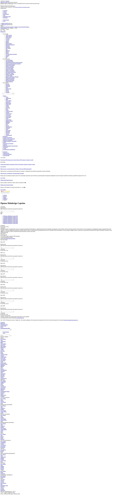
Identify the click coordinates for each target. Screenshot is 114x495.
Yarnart (7, 134)
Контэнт (2, 439)
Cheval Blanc (8, 100)
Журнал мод (3, 395)
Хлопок (7, 55)
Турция (7, 92)
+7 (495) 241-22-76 (5, 24)
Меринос (8, 50)
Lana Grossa (8, 116)
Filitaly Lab (8, 104)
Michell (7, 123)
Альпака (8, 38)
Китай (7, 89)
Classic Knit (3, 457)
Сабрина (2, 396)
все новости (3, 166)
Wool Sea (8, 132)
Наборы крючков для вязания (9, 141)
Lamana (7, 112)
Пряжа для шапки (10, 69)
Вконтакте (3, 323)
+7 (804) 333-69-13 (5, 23)
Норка (7, 53)
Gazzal (7, 105)
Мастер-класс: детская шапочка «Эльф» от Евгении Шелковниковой (16, 168)
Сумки (4, 148)
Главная (5, 195)
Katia (7, 109)
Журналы (5, 136)
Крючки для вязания (7, 140)
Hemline (2, 458)
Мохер (7, 51)
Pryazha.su (3, 447)
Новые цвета (6, 153)
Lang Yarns (8, 117)
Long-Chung (8, 119)
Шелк (7, 56)
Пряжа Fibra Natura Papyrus (7, 180)
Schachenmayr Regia (5, 391)
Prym (2, 403)
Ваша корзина (4, 28)
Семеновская (9, 135)
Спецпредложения (7, 154)
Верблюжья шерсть (10, 44)
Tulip (2, 421)
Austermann (8, 98)
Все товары (3, 339)
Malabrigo (8, 122)
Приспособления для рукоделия (10, 145)
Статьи (2, 487)
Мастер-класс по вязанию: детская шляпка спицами (12, 173)
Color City (8, 101)
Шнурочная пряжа (10, 80)
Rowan (7, 125)
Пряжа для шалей (10, 66)
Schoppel (8, 128)
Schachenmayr (9, 126)
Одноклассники (4, 324)
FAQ (4, 15)
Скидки (5, 12)
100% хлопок (9, 35)
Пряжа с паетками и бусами (12, 76)
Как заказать (6, 14)
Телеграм (3, 322)
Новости (2, 486)
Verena (2, 393)
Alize (7, 97)
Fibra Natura (8, 103)
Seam (7, 129)
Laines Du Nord (9, 111)
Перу (7, 87)
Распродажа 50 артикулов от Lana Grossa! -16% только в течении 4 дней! (17, 159)
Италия (7, 84)
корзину (7, 1)
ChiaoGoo (3, 408)
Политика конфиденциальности (70, 320)
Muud (2, 472)
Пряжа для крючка (10, 79)
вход (4, 21)
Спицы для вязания (7, 137)
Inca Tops (8, 107)
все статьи (3, 177)
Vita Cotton (8, 130)
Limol (7, 118)
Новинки (5, 151)
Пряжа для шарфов (10, 70)
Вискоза (7, 45)
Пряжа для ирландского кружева (13, 63)
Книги (4, 142)
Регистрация (6, 19)
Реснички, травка (10, 73)
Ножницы (5, 147)
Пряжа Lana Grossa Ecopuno (7, 184)
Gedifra (7, 106)
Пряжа (4, 95)
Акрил (7, 41)
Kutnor (7, 110)
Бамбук (7, 42)
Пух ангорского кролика (11, 54)
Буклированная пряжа (11, 72)
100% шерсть (9, 36)
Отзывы (2, 489)
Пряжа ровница (9, 81)
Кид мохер (8, 48)
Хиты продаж (6, 155)
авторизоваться (20, 317)
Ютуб (2, 327)
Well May (8, 131)
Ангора (7, 39)
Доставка (5, 10)
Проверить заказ (7, 16)
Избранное (3, 31)
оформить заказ (4, 2)
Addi (2, 399)
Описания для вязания (8, 143)
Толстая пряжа (9, 75)
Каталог (5, 196)
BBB (7, 99)
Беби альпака (9, 43)
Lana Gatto (8, 115)
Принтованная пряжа (10, 238)
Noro (7, 124)
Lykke (2, 412)
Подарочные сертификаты (9, 149)
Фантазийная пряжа (10, 64)
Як (6, 57)
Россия (7, 91)
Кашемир (8, 47)
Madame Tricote (9, 120)
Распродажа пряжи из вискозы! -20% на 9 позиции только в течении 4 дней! (18, 164)
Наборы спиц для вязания (9, 138)
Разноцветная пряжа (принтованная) (14, 62)
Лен (7, 49)
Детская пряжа (9, 60)
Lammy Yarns (9, 113)
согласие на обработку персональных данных (22, 7)
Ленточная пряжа (10, 67)
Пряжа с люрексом (10, 74)
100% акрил (8, 37)
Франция (8, 85)
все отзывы (3, 189)
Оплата (4, 11)
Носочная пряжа (9, 68)
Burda (2, 437)
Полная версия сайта (5, 328)
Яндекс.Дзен (3, 325)
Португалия (8, 88)
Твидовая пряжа (9, 61)
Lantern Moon (4, 411)
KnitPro (2, 401)
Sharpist (2, 468)
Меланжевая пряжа (10, 78)
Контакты (5, 17)
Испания (8, 86)
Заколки (5, 144)
